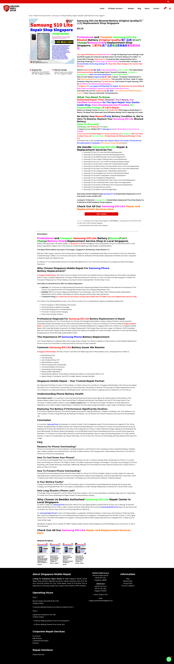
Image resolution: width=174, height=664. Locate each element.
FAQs (128, 579)
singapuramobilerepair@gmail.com (101, 601)
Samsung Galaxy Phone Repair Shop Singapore (94, 225)
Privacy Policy (127, 583)
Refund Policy (127, 581)
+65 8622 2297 (114, 110)
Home (31, 15)
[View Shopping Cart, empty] (164, 8)
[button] (168, 2)
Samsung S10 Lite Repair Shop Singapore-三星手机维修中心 (101, 221)
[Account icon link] (170, 8)
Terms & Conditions (128, 586)
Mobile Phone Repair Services (42, 15)
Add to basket (101, 214)
